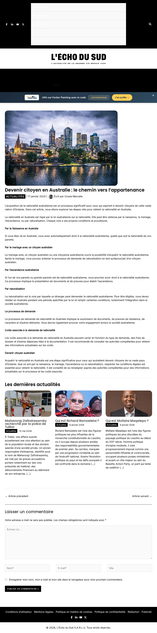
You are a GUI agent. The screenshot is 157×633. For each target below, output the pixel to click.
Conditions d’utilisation (19, 611)
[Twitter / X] (23, 24)
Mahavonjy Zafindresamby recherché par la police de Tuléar (26, 424)
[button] (150, 24)
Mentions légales (43, 611)
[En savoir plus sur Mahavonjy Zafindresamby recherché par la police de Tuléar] (28, 403)
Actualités (40, 7)
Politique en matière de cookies (74, 611)
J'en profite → (122, 97)
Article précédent (16, 496)
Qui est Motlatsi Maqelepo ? (127, 421)
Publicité (146, 611)
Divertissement (44, 41)
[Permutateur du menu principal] (150, 80)
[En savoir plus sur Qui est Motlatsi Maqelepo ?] (129, 403)
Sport (37, 32)
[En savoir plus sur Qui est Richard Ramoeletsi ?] (78, 403)
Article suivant (142, 496)
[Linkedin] (12, 24)
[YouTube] (17, 24)
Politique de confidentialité (110, 611)
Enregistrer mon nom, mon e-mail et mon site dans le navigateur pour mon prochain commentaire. (66, 579)
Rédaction (133, 611)
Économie (40, 15)
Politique (39, 24)
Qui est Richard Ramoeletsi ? (77, 421)
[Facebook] (6, 24)
